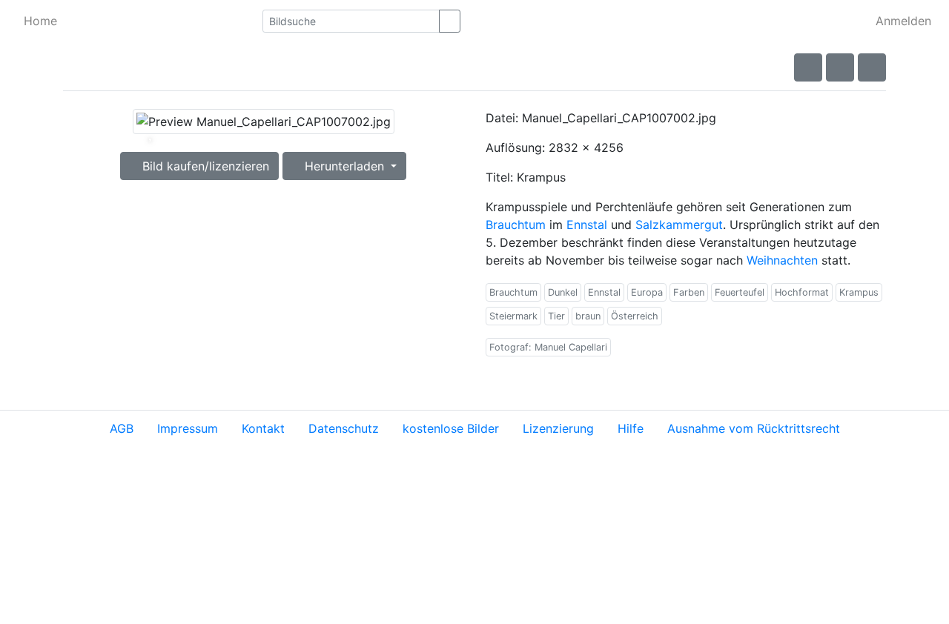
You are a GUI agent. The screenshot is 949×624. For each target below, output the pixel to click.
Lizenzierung (558, 428)
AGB (121, 428)
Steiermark (513, 316)
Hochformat (802, 292)
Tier (556, 316)
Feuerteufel (739, 292)
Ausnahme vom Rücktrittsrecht (753, 428)
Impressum (187, 428)
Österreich (634, 316)
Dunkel (563, 292)
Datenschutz (343, 428)
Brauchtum (516, 224)
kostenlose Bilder (451, 428)
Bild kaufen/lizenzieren (204, 166)
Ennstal (586, 224)
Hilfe (631, 428)
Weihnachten (782, 260)
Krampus (859, 292)
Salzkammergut (679, 224)
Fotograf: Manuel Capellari (548, 347)
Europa (647, 292)
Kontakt (263, 428)
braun (588, 316)
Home (40, 20)
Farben (688, 292)
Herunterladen (344, 166)
